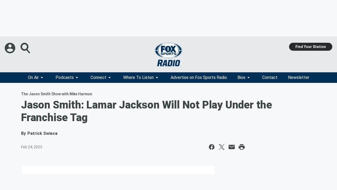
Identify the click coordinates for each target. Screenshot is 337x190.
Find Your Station (310, 47)
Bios (241, 77)
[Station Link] (168, 54)
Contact (269, 77)
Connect (98, 77)
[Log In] (10, 48)
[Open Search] (26, 48)
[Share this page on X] (221, 147)
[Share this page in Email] (231, 147)
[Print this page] (241, 147)
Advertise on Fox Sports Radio (199, 77)
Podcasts (65, 77)
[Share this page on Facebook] (211, 147)
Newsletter (298, 77)
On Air (33, 77)
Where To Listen (138, 77)
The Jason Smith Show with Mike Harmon (56, 94)
